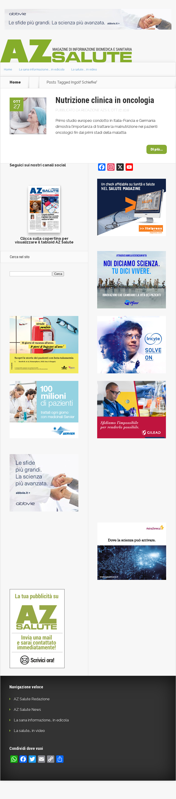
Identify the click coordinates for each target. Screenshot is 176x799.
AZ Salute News (27, 709)
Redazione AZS (94, 110)
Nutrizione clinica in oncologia (104, 100)
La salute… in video (84, 69)
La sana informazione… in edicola (41, 69)
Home (8, 69)
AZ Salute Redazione (32, 699)
